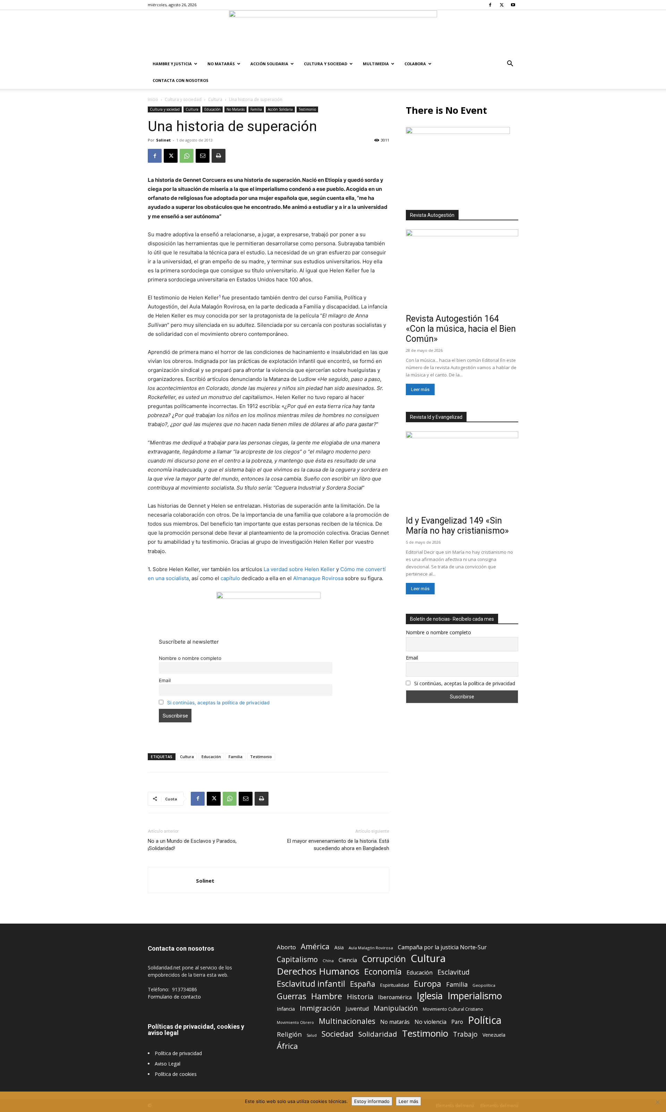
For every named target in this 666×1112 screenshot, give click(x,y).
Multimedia (376, 63)
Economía (383, 971)
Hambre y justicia (172, 63)
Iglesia (430, 996)
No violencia (430, 1022)
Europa (427, 983)
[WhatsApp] (187, 156)
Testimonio (307, 109)
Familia (256, 109)
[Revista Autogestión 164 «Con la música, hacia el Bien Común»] (462, 270)
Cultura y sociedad (325, 63)
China (328, 960)
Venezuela (494, 1035)
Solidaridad (377, 1034)
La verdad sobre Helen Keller (299, 569)
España (362, 983)
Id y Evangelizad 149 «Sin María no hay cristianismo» (457, 526)
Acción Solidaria (269, 63)
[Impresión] (218, 156)
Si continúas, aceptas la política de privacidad (218, 702)
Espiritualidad (394, 985)
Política (485, 1020)
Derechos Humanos (318, 971)
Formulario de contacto (174, 996)
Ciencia (348, 960)
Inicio (153, 99)
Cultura (215, 99)
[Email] (203, 156)
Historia (360, 996)
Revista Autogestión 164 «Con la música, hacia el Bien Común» (461, 329)
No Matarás (221, 63)
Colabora (415, 63)
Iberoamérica (395, 997)
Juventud (357, 1008)
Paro (457, 1022)
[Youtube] (513, 5)
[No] (657, 1101)
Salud (312, 1035)
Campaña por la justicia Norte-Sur (442, 947)
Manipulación (396, 1008)
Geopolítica (483, 985)
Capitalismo (297, 959)
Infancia (286, 1008)
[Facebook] (490, 5)
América (315, 946)
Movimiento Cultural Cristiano (453, 1009)
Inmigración (320, 1008)
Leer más (420, 389)
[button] (510, 64)
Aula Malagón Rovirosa (371, 947)
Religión (289, 1034)
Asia (339, 947)
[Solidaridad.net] (333, 33)
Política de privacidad (178, 1053)
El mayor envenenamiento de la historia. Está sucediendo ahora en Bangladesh (338, 844)
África (287, 1046)
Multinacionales (347, 1021)
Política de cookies (176, 1074)
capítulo (230, 578)
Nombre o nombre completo (190, 658)
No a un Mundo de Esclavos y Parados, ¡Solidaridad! (192, 844)
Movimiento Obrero (295, 1022)
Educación (212, 109)
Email (165, 680)
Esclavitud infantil (311, 983)
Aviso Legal (167, 1063)
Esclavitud (453, 972)
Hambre (326, 996)
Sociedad (337, 1033)
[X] (501, 5)
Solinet (163, 140)
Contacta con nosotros (180, 80)
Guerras (291, 996)
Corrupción (384, 958)
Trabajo (465, 1034)
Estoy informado (372, 1101)
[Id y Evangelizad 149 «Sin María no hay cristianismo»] (462, 472)
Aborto (286, 947)
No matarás (395, 1022)
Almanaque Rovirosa (318, 578)
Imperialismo (474, 996)
